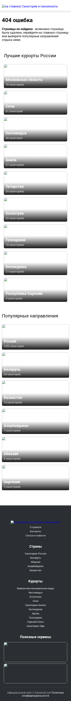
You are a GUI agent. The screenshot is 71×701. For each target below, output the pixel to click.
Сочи (35, 600)
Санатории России (35, 553)
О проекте (35, 527)
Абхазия (35, 562)
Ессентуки (35, 596)
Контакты (35, 531)
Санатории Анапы (35, 605)
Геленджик (35, 617)
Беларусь (35, 557)
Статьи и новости (36, 535)
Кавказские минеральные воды (35, 588)
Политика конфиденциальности (43, 694)
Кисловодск (36, 592)
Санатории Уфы (36, 626)
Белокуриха (35, 609)
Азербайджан (36, 566)
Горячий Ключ (35, 621)
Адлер (35, 613)
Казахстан (35, 570)
